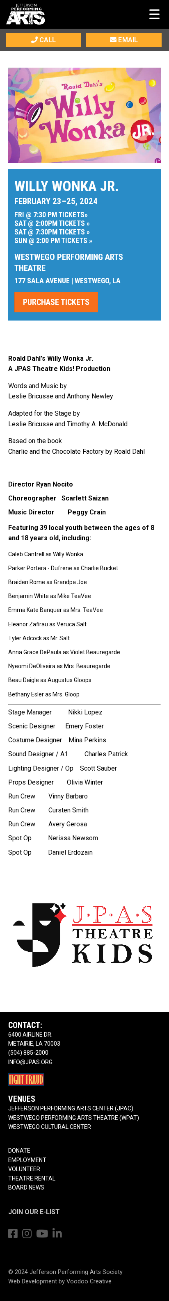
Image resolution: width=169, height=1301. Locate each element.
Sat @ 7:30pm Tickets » (52, 232)
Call (47, 40)
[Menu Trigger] (154, 13)
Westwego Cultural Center (49, 1127)
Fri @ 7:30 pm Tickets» (51, 215)
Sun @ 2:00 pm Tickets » (53, 241)
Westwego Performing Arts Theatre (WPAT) (73, 1117)
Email (126, 40)
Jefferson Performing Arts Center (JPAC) (70, 1108)
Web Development (32, 1281)
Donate (19, 1150)
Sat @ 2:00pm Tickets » (52, 223)
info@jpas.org (30, 1062)
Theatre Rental (31, 1178)
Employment (27, 1160)
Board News (26, 1187)
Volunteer (24, 1169)
